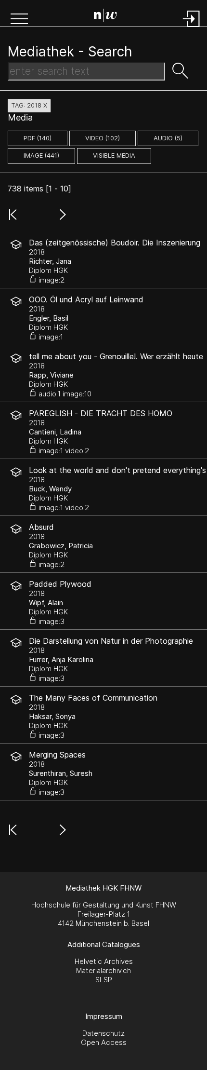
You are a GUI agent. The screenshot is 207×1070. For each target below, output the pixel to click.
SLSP (103, 979)
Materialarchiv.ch (103, 970)
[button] (19, 20)
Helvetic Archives (104, 961)
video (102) (102, 138)
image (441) (41, 155)
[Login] (191, 27)
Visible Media (114, 155)
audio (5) (168, 138)
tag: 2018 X (29, 105)
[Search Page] (105, 17)
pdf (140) (38, 138)
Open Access (104, 1042)
